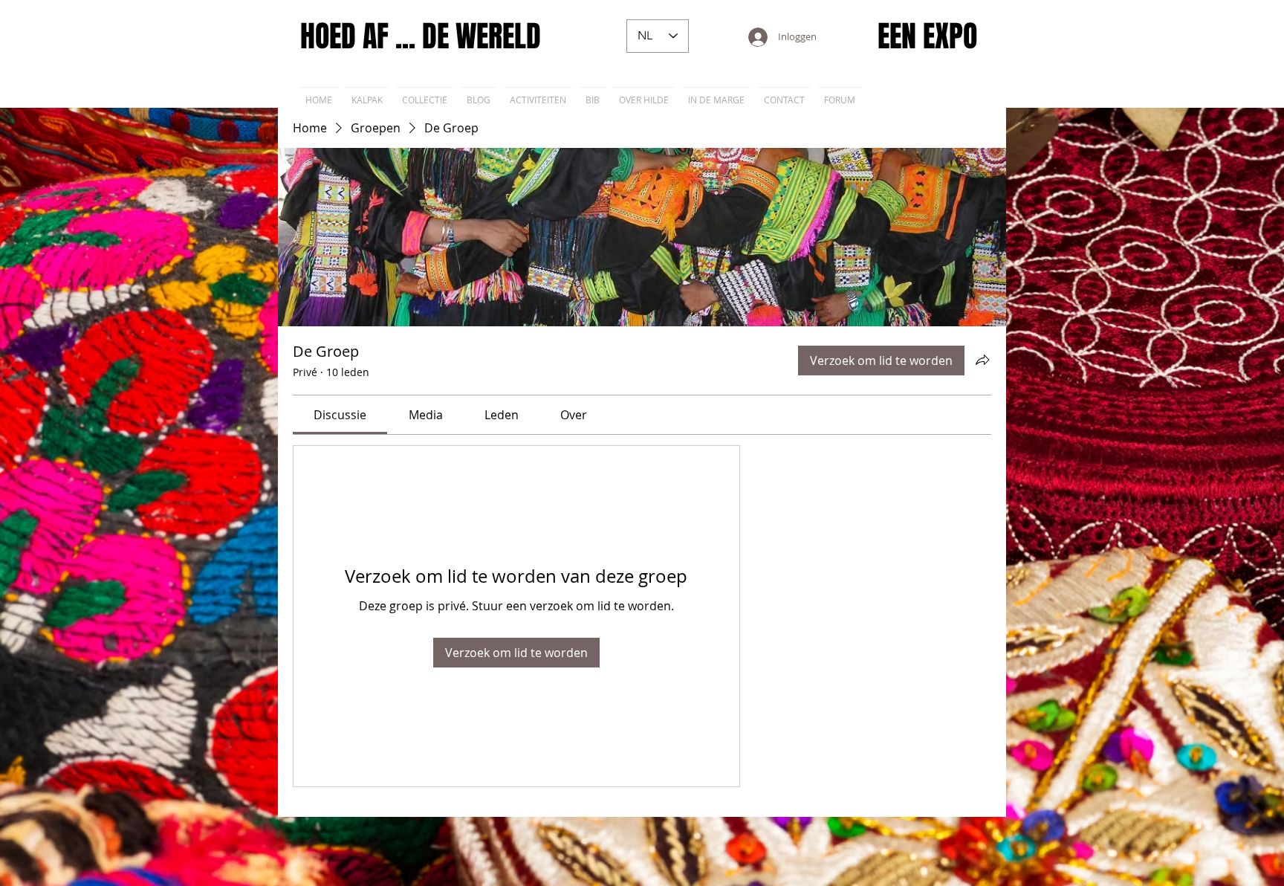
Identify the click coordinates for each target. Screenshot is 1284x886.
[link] (340, 415)
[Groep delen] (982, 360)
